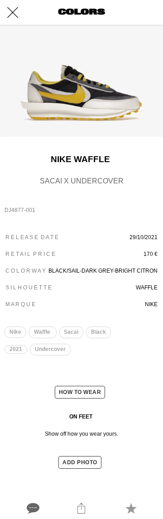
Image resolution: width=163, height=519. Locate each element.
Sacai (71, 332)
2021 (16, 349)
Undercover (50, 349)
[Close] (12, 12)
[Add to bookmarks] (131, 508)
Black (98, 332)
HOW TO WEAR (80, 392)
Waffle (43, 332)
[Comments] (32, 508)
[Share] (81, 508)
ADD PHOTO (79, 462)
